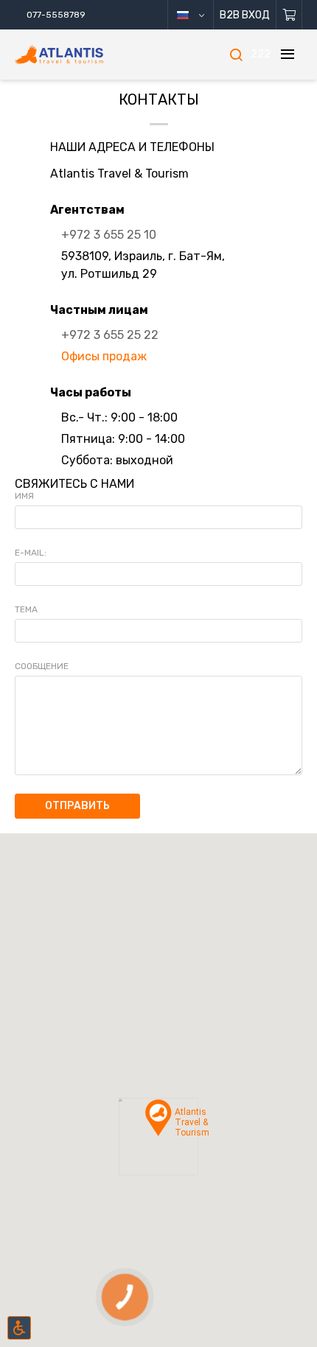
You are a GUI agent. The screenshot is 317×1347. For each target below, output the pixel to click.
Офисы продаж (104, 356)
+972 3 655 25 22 (109, 335)
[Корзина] (289, 14)
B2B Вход (245, 15)
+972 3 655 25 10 (108, 235)
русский (196, 14)
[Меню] (287, 54)
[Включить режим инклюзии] (19, 1328)
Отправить (77, 806)
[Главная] (81, 55)
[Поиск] (236, 54)
